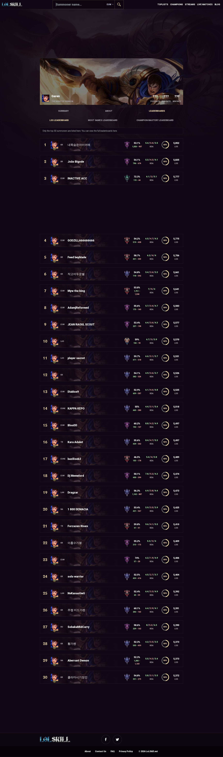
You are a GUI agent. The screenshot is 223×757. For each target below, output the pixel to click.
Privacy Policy (126, 751)
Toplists (162, 4)
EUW (109, 4)
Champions (176, 4)
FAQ (113, 751)
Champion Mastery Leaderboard (155, 120)
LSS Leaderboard (59, 120)
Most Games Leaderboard (102, 120)
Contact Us (100, 751)
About (108, 111)
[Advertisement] (111, 34)
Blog (217, 4)
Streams (190, 4)
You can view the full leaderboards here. (99, 131)
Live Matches (205, 4)
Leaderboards (157, 111)
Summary (63, 111)
